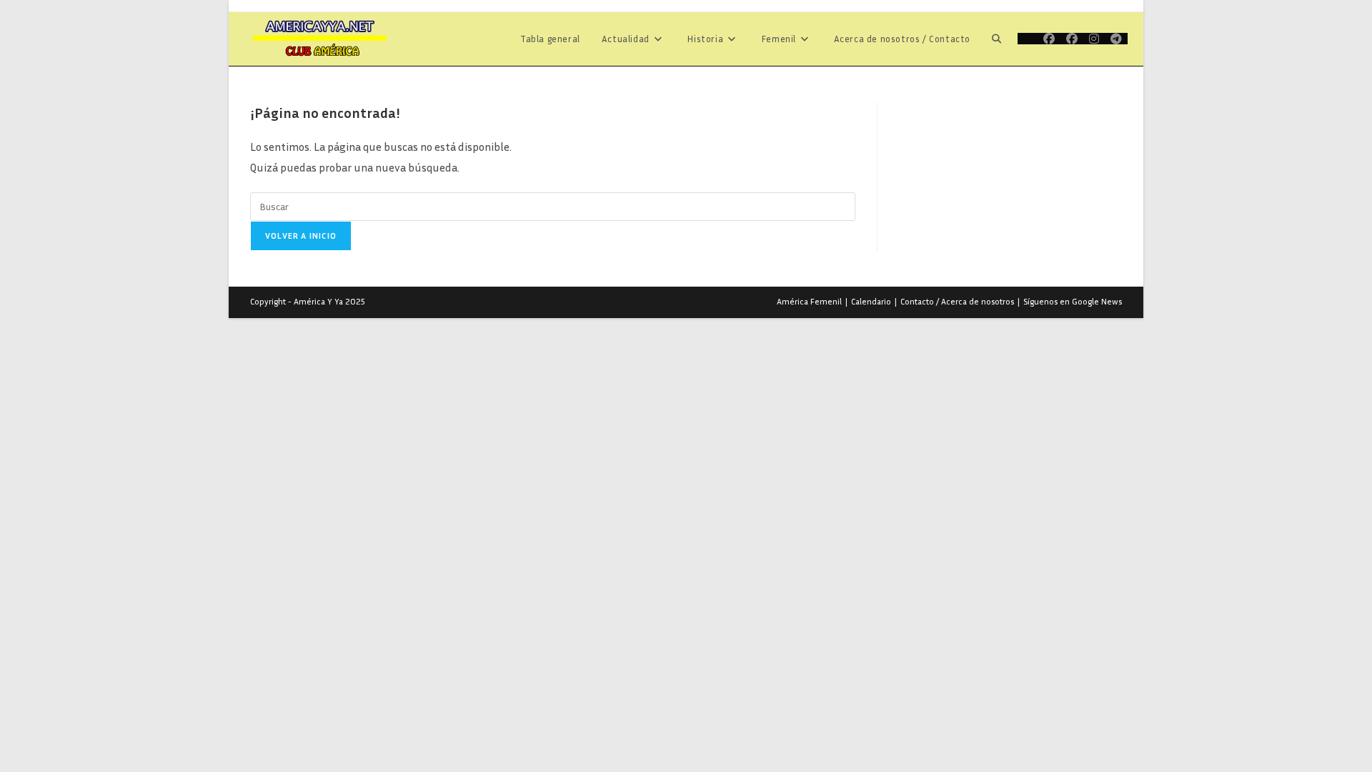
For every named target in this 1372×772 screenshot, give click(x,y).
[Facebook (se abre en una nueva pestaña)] (1049, 38)
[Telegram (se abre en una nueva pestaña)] (1116, 38)
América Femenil (809, 301)
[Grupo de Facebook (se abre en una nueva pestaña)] (1071, 38)
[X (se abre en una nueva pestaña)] (1028, 38)
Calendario (871, 301)
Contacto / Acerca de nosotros (957, 301)
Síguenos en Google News (1072, 301)
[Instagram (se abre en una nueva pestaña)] (1094, 38)
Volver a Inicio (301, 235)
